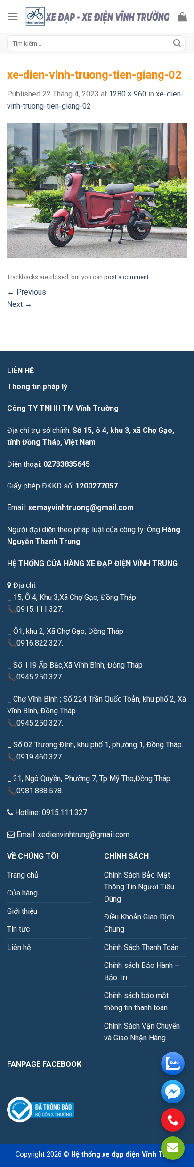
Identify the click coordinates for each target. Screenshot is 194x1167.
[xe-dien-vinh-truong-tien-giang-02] (97, 190)
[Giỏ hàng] (182, 16)
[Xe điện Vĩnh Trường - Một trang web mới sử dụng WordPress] (97, 16)
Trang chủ (23, 875)
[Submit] (177, 43)
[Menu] (12, 16)
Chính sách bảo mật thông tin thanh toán (136, 1001)
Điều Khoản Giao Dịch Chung (139, 923)
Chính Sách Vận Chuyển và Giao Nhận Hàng (142, 1032)
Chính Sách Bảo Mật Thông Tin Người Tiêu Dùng (139, 887)
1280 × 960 (127, 93)
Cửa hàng (22, 892)
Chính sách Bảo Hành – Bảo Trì (141, 971)
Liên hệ (19, 947)
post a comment (126, 276)
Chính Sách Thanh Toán (141, 947)
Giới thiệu (22, 911)
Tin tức (18, 929)
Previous (26, 292)
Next (19, 304)
